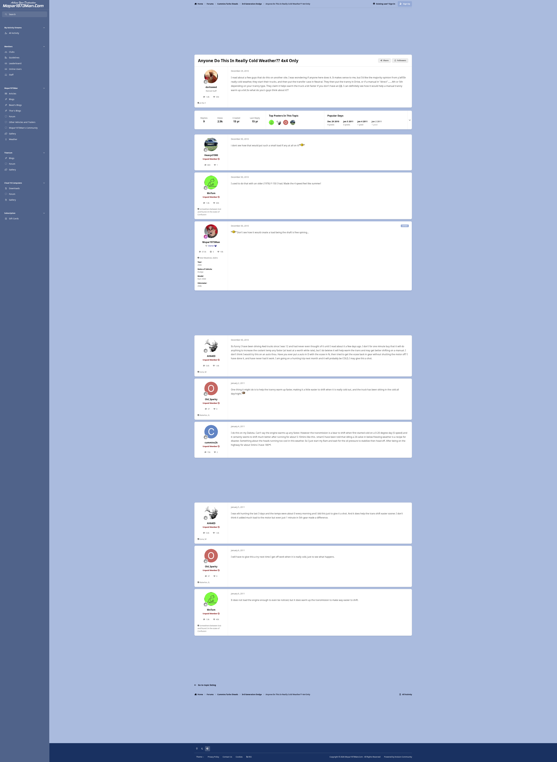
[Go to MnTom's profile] (271, 122)
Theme (199, 757)
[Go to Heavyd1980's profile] (292, 122)
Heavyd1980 (211, 155)
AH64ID (211, 356)
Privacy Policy (213, 757)
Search (12, 14)
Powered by (398, 757)
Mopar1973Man (211, 242)
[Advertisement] (303, 31)
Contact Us (227, 757)
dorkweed (211, 87)
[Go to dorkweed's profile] (211, 76)
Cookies (239, 757)
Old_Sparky (211, 399)
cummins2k (211, 442)
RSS (250, 757)
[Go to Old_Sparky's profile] (285, 122)
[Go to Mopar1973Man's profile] (211, 231)
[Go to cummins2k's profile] (211, 432)
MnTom (211, 193)
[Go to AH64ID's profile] (278, 122)
